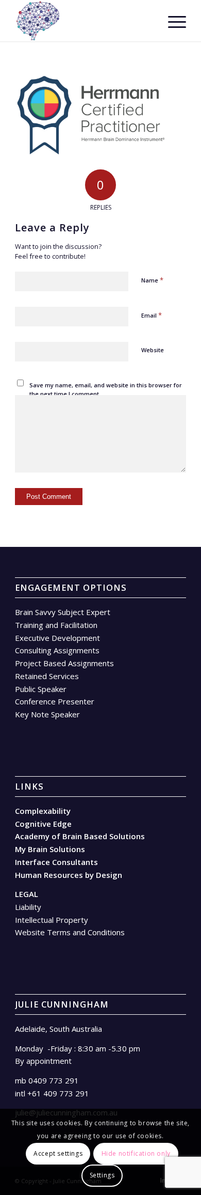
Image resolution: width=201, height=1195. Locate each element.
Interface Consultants (56, 862)
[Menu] (172, 20)
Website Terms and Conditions (70, 932)
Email (151, 315)
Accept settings (58, 1153)
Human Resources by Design (68, 875)
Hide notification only (136, 1153)
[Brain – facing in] (83, 20)
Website (152, 350)
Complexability (43, 811)
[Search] (148, 20)
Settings (102, 1175)
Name (152, 280)
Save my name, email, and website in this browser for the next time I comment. (105, 389)
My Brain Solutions (50, 849)
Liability (28, 907)
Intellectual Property (51, 920)
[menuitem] (148, 20)
